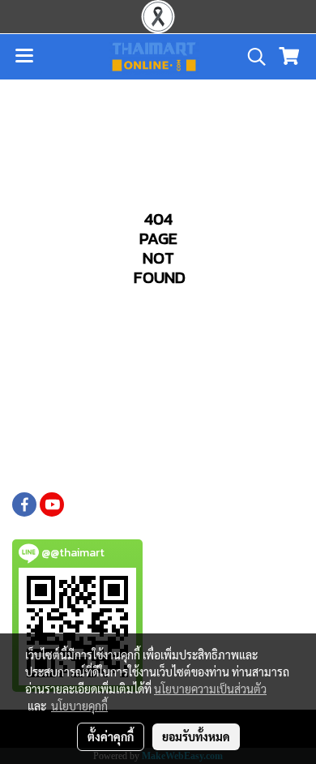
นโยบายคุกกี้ (79, 705)
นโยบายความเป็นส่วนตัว (210, 688)
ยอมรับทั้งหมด (196, 736)
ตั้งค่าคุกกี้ (111, 736)
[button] (251, 57)
